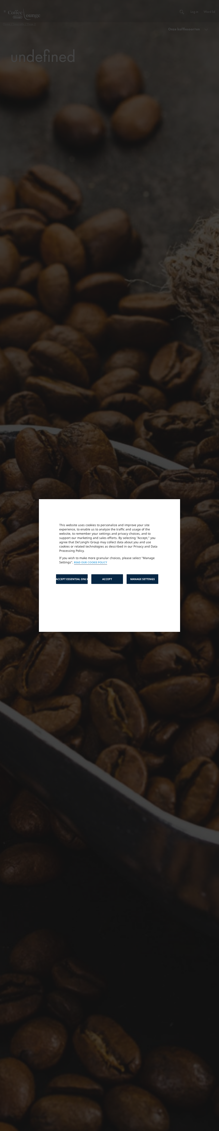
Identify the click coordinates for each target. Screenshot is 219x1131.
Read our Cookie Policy (90, 562)
